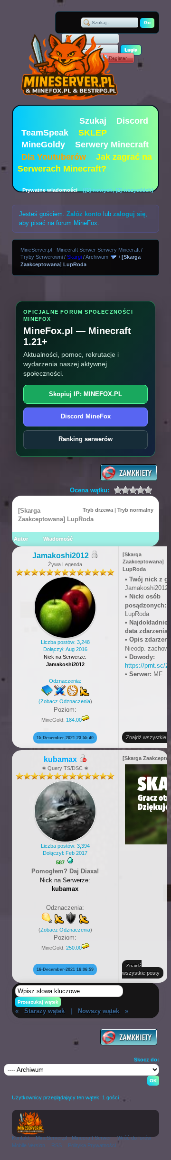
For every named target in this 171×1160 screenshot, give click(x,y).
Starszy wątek (44, 1011)
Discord (132, 121)
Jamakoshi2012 (60, 556)
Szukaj (92, 121)
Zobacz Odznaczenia (65, 701)
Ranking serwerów (85, 439)
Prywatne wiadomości (49, 190)
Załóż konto (83, 214)
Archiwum (97, 257)
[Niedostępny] (82, 759)
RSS (56, 1145)
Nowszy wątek (98, 1011)
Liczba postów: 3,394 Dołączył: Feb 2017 (65, 849)
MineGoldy (43, 144)
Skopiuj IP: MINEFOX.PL (85, 394)
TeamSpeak (44, 132)
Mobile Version (28, 1145)
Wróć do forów (134, 1138)
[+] (70, 860)
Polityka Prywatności (92, 1145)
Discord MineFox (86, 416)
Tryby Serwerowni (41, 257)
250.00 (74, 948)
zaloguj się (129, 214)
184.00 (74, 720)
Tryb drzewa (98, 510)
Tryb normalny (135, 510)
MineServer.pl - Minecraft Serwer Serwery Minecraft (80, 250)
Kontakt (20, 1138)
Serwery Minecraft (112, 144)
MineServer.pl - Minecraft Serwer (73, 1138)
